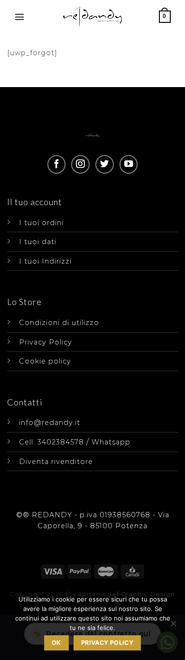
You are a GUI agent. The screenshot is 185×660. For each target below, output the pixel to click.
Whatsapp (111, 442)
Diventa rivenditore (56, 461)
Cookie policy (45, 361)
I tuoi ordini (41, 222)
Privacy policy (107, 642)
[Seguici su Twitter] (104, 164)
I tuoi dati (37, 241)
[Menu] (19, 17)
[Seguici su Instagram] (80, 164)
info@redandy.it (49, 422)
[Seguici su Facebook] (56, 164)
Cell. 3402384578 (51, 442)
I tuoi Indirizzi (45, 261)
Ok (56, 642)
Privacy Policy (45, 342)
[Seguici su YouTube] (129, 164)
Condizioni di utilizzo (59, 322)
